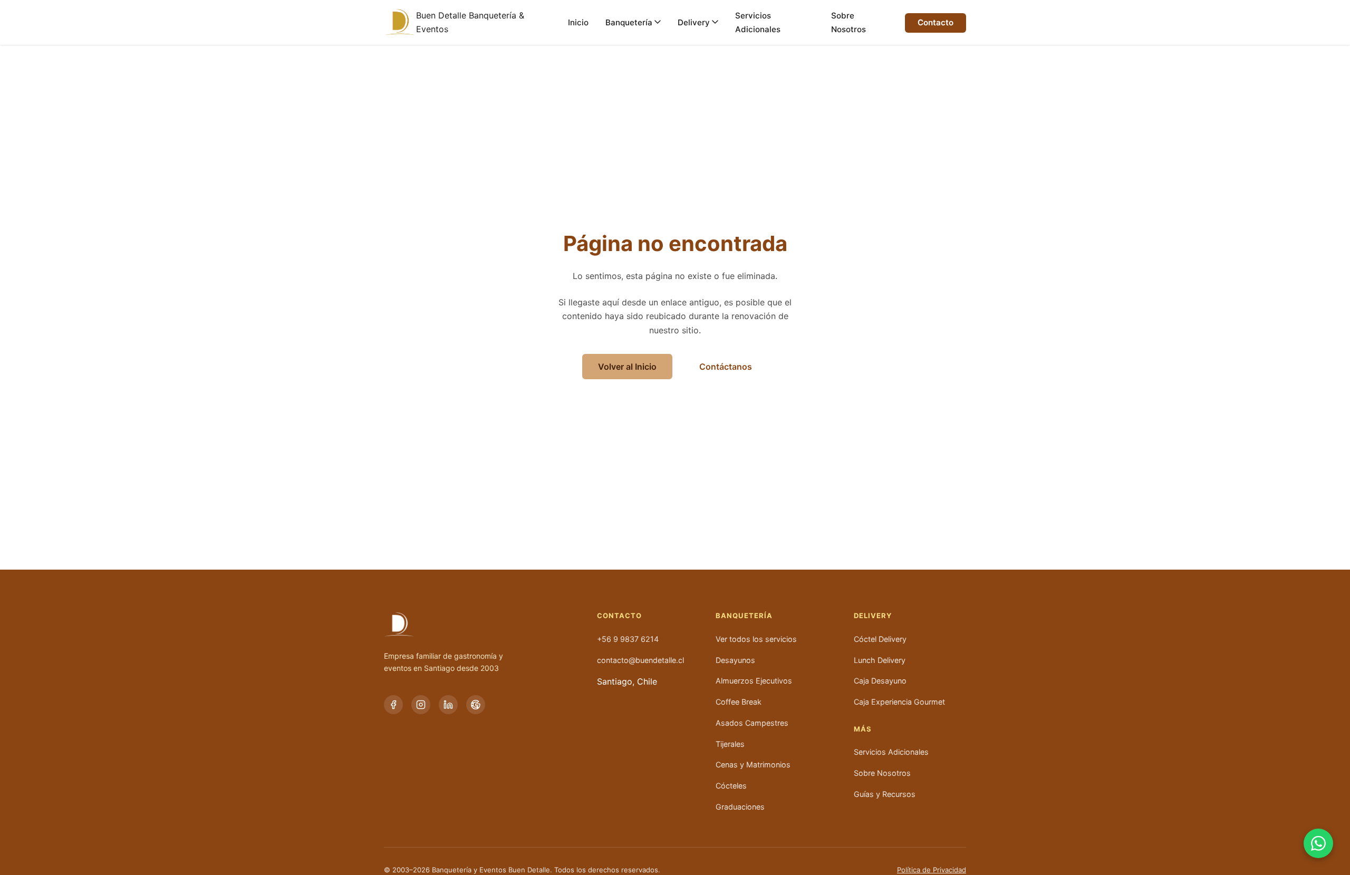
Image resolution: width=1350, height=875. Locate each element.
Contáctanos (725, 366)
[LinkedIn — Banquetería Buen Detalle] (448, 704)
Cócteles (731, 785)
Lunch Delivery (879, 660)
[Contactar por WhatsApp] (1318, 843)
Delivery (694, 22)
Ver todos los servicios (756, 638)
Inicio (578, 22)
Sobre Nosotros (848, 22)
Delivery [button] (873, 616)
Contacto (935, 22)
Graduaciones (740, 806)
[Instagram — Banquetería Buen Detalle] (420, 704)
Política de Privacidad (931, 870)
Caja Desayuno (880, 680)
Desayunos (735, 660)
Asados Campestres (752, 722)
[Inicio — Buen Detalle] (478, 624)
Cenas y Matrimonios (753, 764)
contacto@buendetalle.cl (640, 660)
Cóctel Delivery (880, 638)
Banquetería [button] (744, 616)
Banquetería (628, 22)
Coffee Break (738, 701)
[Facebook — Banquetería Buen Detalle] (393, 704)
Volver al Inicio (627, 366)
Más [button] (863, 729)
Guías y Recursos (884, 794)
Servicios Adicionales (757, 22)
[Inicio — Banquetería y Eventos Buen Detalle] (400, 22)
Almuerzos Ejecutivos (754, 680)
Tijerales (730, 743)
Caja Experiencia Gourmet (899, 701)
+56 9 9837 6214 (628, 638)
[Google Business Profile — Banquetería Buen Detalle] (475, 704)
